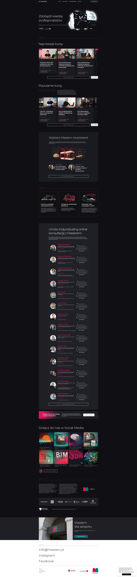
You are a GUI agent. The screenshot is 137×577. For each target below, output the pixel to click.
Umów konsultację (82, 248)
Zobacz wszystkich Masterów (68, 404)
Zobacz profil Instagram (50, 470)
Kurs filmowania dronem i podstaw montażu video (66, 376)
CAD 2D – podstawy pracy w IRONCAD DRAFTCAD (66, 298)
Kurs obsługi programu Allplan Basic (63, 388)
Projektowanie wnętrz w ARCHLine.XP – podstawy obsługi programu (66, 287)
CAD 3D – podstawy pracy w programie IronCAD (65, 309)
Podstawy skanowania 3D (62, 319)
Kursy (40, 568)
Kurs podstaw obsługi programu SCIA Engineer (65, 365)
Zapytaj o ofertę (81, 536)
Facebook (46, 561)
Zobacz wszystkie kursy (68, 77)
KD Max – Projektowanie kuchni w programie (65, 341)
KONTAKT (79, 1)
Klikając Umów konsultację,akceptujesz (81, 245)
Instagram (47, 555)
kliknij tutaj (126, 571)
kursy (59, 1)
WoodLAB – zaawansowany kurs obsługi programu (66, 275)
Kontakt (40, 572)
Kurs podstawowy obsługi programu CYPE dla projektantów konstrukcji (65, 251)
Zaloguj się (94, 1)
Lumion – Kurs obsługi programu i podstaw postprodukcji (67, 330)
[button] (94, 77)
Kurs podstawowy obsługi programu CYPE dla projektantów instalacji (65, 263)
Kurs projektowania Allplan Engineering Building (65, 387)
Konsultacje (64, 1)
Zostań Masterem (72, 1)
